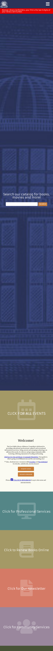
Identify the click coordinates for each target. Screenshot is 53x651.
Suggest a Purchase (26, 474)
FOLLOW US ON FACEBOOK (22, 480)
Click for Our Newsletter (26, 589)
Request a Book (26, 469)
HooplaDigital (43, 462)
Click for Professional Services (26, 512)
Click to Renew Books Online (26, 550)
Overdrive (32, 462)
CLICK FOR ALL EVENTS (26, 413)
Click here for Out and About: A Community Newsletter (21, 457)
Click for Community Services (26, 627)
